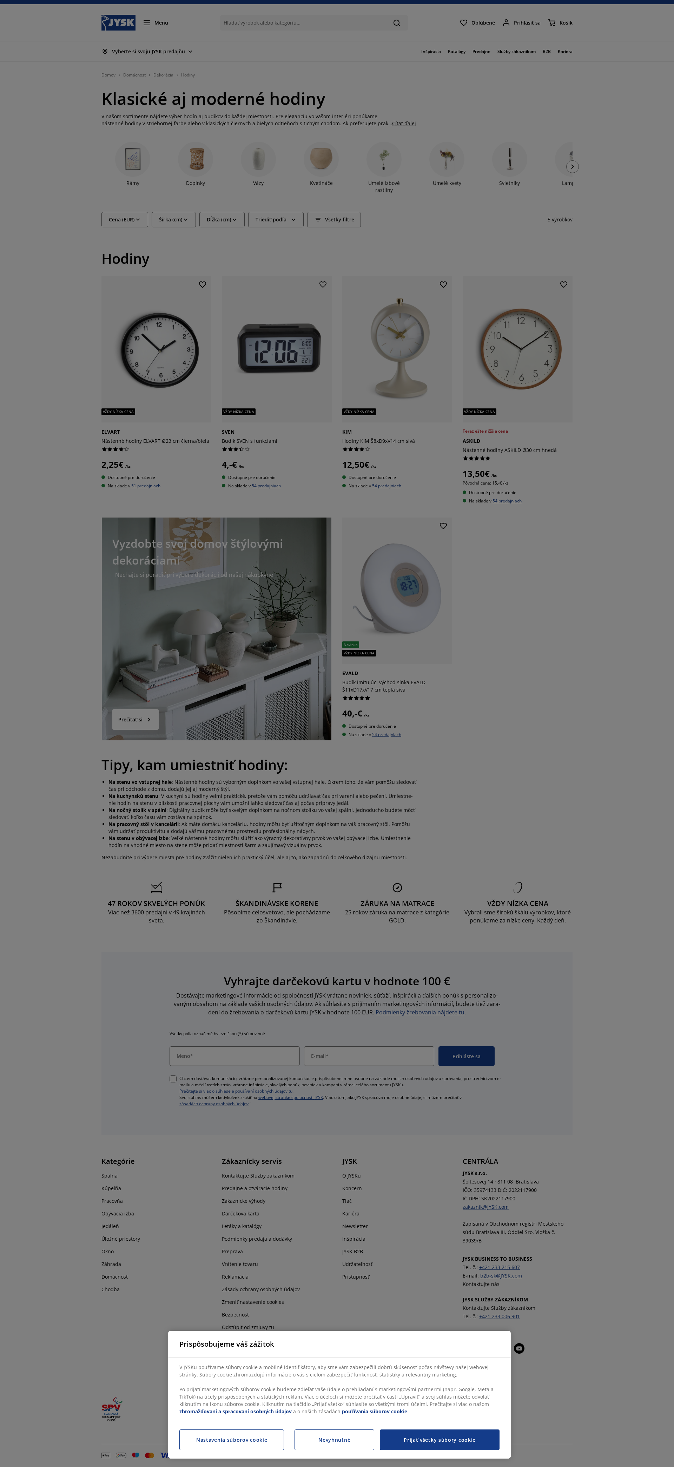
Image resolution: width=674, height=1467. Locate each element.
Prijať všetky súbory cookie (440, 1439)
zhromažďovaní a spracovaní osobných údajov (235, 1411)
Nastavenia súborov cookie (231, 1439)
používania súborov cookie (374, 1411)
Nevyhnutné (334, 1439)
